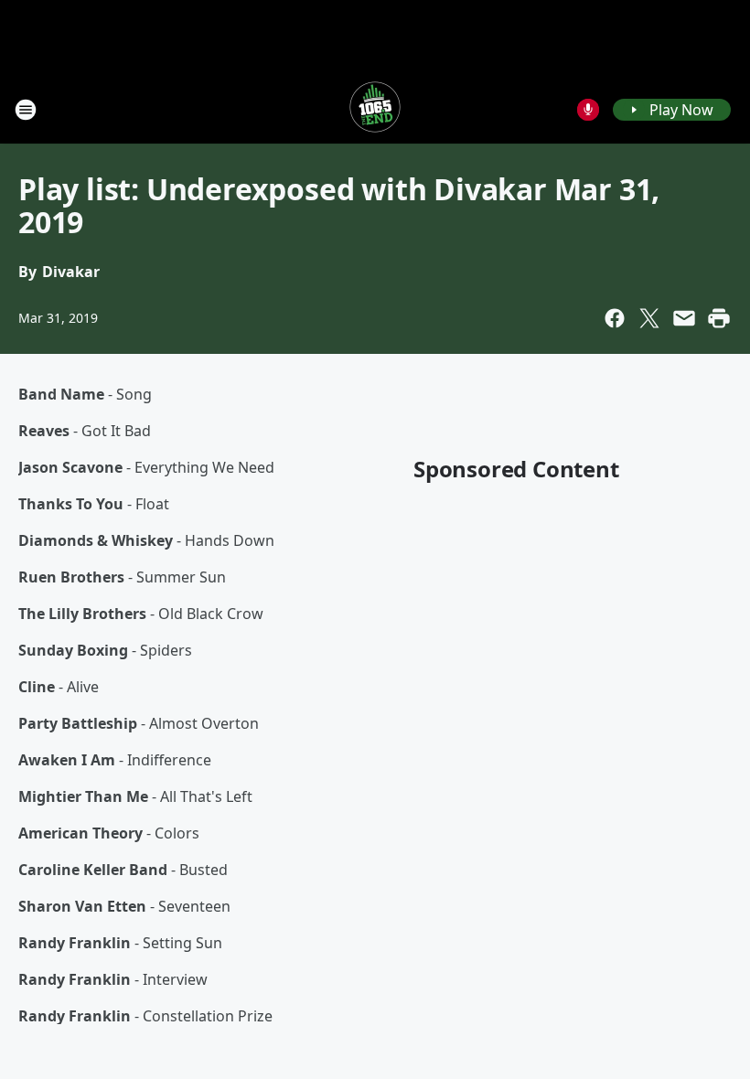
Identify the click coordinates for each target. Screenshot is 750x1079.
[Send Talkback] (588, 110)
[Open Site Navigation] (26, 110)
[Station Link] (375, 109)
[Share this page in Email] (684, 318)
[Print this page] (719, 318)
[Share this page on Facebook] (614, 318)
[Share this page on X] (649, 318)
